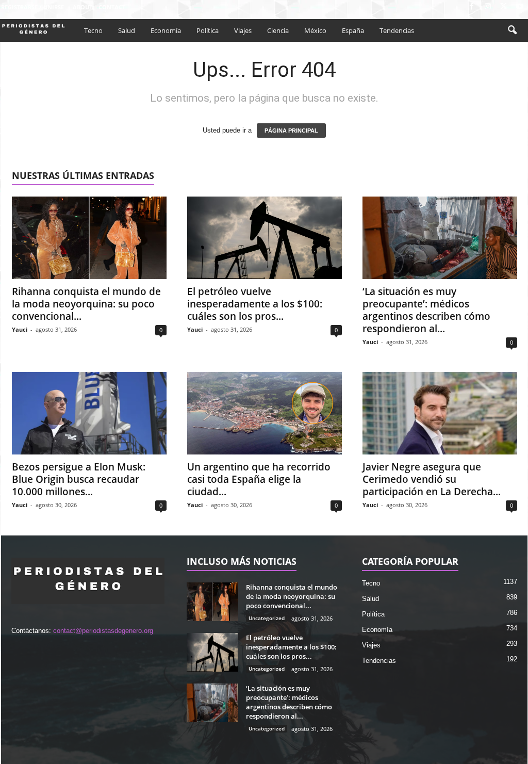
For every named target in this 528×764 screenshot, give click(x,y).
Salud (126, 30)
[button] (512, 30)
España (353, 30)
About (82, 7)
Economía (166, 30)
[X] (504, 7)
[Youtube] (520, 7)
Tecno (93, 30)
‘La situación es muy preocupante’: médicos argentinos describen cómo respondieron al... (426, 310)
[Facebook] (472, 7)
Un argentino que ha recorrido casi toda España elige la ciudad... (259, 479)
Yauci (19, 329)
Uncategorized (267, 618)
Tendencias (397, 30)
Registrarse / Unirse (32, 7)
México (315, 30)
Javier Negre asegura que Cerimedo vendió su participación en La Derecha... (431, 479)
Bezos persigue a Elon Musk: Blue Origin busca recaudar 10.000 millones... (78, 479)
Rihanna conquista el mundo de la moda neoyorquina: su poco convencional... (86, 304)
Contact (111, 7)
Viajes (243, 30)
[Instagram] (488, 7)
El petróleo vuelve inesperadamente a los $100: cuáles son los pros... (254, 304)
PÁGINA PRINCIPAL (291, 130)
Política (207, 30)
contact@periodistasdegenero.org (103, 631)
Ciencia (278, 30)
